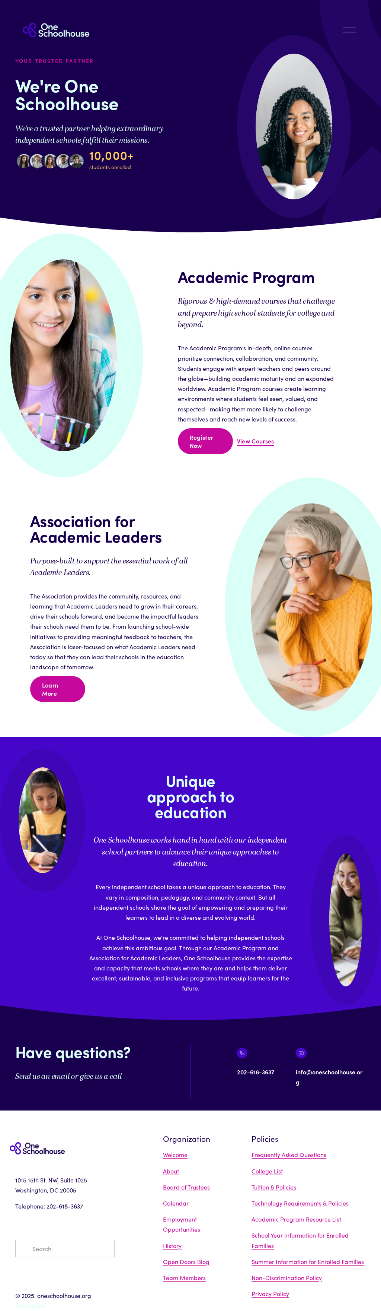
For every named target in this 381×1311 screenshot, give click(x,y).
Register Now (202, 441)
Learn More (50, 689)
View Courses (255, 441)
